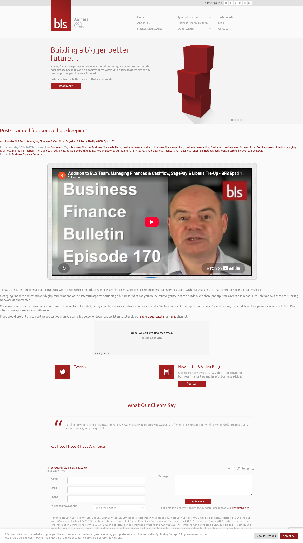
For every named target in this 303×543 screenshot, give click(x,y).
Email (53, 488)
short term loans (134, 150)
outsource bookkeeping (80, 150)
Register (192, 383)
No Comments (55, 147)
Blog (221, 23)
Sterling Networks (239, 150)
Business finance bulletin (106, 147)
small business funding (187, 150)
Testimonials (225, 17)
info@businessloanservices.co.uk (67, 467)
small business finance (159, 150)
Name (54, 479)
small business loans (214, 150)
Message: (163, 476)
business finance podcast (138, 147)
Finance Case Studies (149, 28)
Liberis (279, 147)
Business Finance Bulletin (193, 23)
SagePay (118, 150)
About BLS (143, 23)
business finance (81, 147)
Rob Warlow (104, 150)
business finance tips (197, 147)
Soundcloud (147, 316)
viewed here (221, 525)
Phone (54, 497)
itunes (172, 316)
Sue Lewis (257, 150)
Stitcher (160, 316)
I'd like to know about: (63, 506)
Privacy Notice (240, 508)
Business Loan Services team (256, 147)
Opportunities (186, 28)
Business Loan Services (224, 147)
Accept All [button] (289, 536)
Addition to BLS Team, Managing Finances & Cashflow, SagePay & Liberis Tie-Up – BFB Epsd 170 (57, 141)
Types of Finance (188, 17)
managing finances (23, 150)
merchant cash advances (50, 150)
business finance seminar (168, 147)
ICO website (168, 525)
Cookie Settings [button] (266, 536)
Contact (223, 28)
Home (140, 17)
